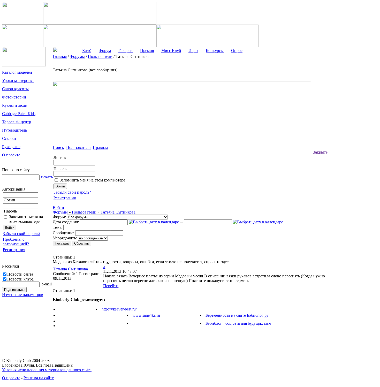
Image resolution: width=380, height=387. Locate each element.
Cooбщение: (63, 233)
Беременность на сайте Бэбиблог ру (237, 315)
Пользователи (84, 212)
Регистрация (14, 249)
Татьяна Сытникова (118, 212)
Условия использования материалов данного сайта (47, 370)
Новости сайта (20, 274)
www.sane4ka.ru (146, 315)
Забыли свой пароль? (21, 233)
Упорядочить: (65, 238)
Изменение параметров (22, 294)
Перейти (110, 286)
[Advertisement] (348, 131)
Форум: (59, 217)
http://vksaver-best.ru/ (119, 309)
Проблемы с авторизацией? (16, 241)
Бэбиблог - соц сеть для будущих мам (238, 323)
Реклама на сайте (39, 378)
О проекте (11, 378)
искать (47, 177)
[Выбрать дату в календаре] (154, 222)
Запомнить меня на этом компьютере (26, 219)
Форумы (60, 212)
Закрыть (320, 152)
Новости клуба (20, 279)
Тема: (57, 227)
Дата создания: (66, 222)
